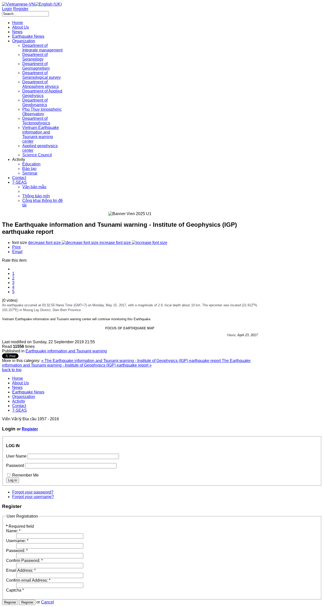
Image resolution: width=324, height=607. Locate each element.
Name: (13, 531)
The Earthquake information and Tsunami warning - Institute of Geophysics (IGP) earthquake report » (126, 362)
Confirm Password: (24, 560)
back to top (12, 370)
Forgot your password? (32, 492)
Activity (18, 401)
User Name (16, 456)
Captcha (15, 590)
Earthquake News (28, 392)
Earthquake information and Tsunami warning (66, 351)
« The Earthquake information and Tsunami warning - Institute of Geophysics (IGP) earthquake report (131, 360)
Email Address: (21, 570)
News (17, 387)
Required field (20, 526)
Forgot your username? (33, 497)
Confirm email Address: (28, 580)
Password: (17, 550)
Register (30, 429)
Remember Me (25, 475)
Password (15, 465)
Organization (23, 396)
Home (17, 378)
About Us (20, 383)
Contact (19, 406)
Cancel (47, 602)
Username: (17, 541)
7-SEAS (19, 410)
